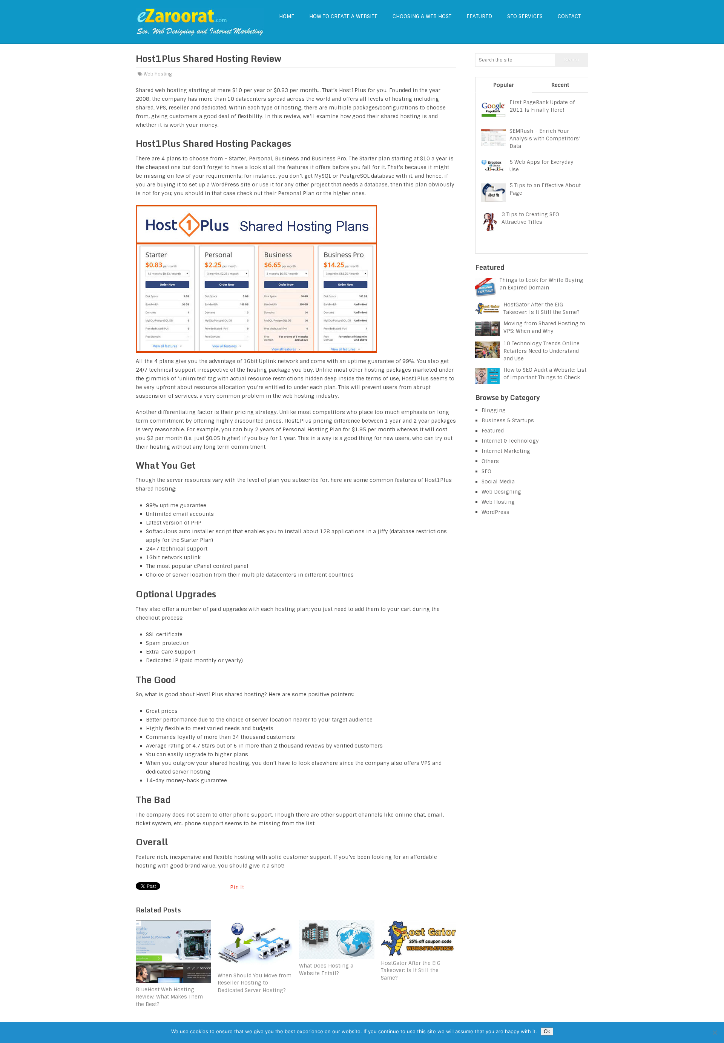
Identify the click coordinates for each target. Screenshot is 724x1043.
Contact (569, 16)
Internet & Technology (510, 440)
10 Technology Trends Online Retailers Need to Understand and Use (541, 351)
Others (490, 461)
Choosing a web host (422, 16)
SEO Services (525, 16)
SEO (486, 471)
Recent (560, 85)
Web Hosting (158, 74)
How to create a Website (343, 16)
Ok (547, 1031)
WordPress (495, 512)
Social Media (498, 481)
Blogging (494, 410)
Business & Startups (508, 420)
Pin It (237, 887)
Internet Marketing (506, 451)
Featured (479, 16)
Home (286, 16)
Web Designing (501, 491)
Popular (503, 85)
